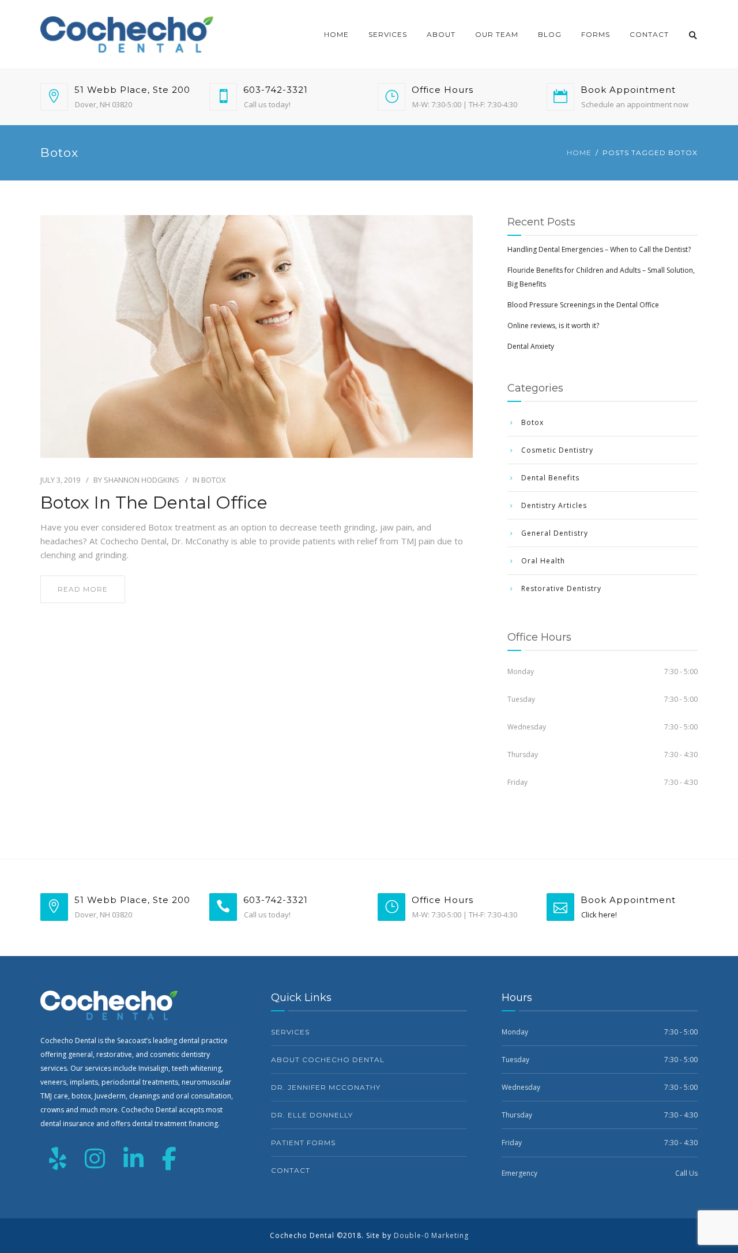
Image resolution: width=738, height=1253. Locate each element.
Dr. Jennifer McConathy (326, 1087)
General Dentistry (554, 533)
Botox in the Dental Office (154, 502)
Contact (649, 34)
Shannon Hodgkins (141, 480)
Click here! (599, 914)
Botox (213, 480)
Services (387, 34)
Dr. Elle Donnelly (312, 1115)
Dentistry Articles (554, 505)
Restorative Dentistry (561, 588)
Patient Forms (303, 1142)
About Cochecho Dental (328, 1059)
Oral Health (543, 561)
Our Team (496, 34)
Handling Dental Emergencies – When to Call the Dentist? (599, 249)
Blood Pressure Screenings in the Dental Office (583, 305)
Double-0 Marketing (431, 1235)
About (441, 34)
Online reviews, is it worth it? (553, 325)
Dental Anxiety (530, 346)
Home (336, 34)
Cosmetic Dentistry (557, 450)
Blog (550, 34)
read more (83, 589)
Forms (595, 34)
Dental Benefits (550, 478)
